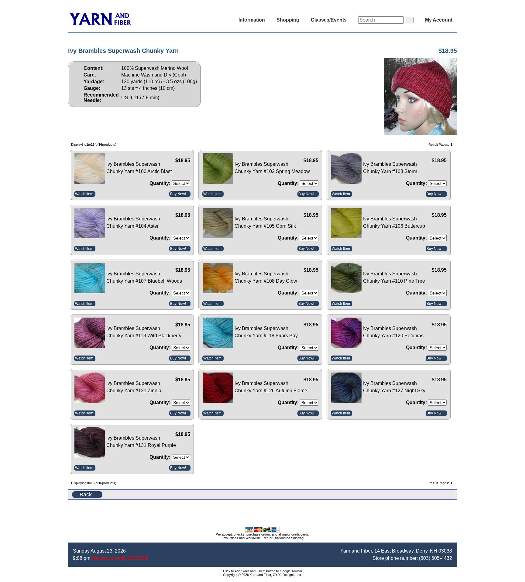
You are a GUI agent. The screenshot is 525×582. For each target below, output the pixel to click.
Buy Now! (178, 194)
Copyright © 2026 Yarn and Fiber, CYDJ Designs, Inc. (262, 575)
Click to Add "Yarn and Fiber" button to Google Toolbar (262, 571)
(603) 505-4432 (435, 558)
